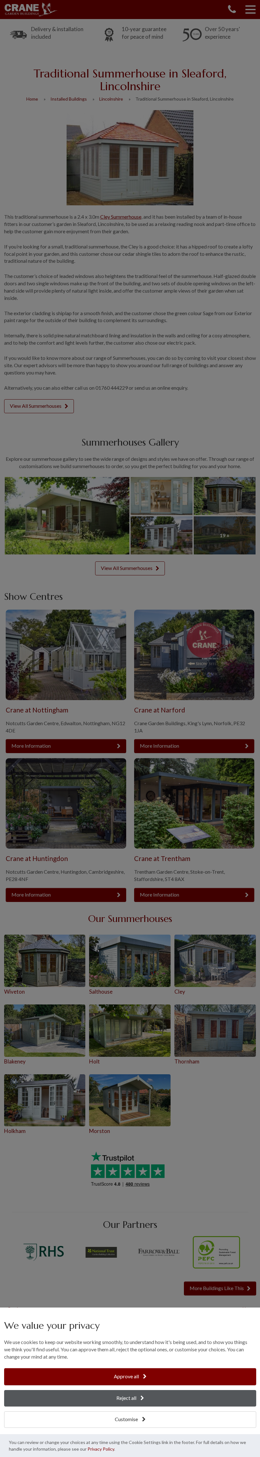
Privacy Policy (101, 1449)
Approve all (127, 1376)
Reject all (126, 1398)
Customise (127, 1419)
